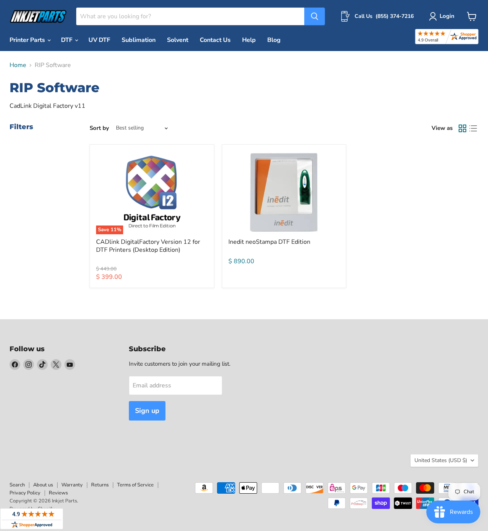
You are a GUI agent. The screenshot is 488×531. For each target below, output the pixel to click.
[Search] (314, 16)
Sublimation (139, 40)
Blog (274, 40)
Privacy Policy (25, 492)
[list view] (473, 128)
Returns (100, 484)
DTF (67, 40)
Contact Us (215, 40)
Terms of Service (135, 484)
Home (18, 65)
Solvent (177, 40)
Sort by (99, 128)
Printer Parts (28, 40)
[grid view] (462, 128)
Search (17, 484)
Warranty (72, 484)
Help (249, 40)
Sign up (147, 410)
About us (43, 484)
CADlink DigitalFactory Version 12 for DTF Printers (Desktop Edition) (148, 246)
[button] (443, 16)
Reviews (58, 492)
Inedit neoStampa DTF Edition (269, 242)
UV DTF (99, 40)
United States (440, 460)
